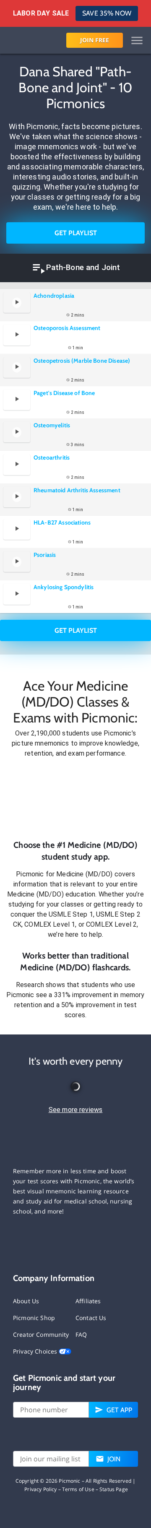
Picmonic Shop (34, 1318)
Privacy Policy (40, 1489)
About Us (26, 1301)
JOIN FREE (94, 40)
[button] (75, 799)
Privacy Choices (36, 1351)
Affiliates (88, 1301)
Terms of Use (78, 1489)
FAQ (81, 1334)
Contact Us (91, 1318)
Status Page (113, 1489)
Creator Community (41, 1334)
